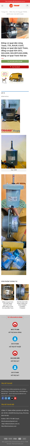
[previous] (1, 298)
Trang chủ (4, 12)
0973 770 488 (15, 329)
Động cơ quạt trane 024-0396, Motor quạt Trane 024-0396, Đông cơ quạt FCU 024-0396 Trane (7, 305)
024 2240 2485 (15, 358)
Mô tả (3, 93)
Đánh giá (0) (4, 96)
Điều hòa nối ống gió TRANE (18, 12)
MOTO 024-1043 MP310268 (15, 14)
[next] (29, 298)
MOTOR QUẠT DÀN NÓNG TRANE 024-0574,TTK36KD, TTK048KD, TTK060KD (22, 305)
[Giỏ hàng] (27, 5)
